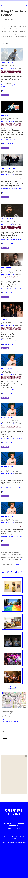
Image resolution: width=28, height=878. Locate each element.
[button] (26, 756)
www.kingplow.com (7, 22)
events (17, 564)
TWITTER (20, 823)
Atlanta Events (12, 572)
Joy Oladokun (7, 219)
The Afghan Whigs (8, 168)
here (20, 559)
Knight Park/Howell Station (10, 721)
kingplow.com (6, 719)
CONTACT (22, 835)
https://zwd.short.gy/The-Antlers (11, 288)
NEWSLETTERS (14, 828)
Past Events (5, 43)
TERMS (14, 838)
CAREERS (14, 836)
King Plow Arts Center (8, 69)
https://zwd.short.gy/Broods (9, 139)
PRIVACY (21, 836)
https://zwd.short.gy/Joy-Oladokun (11, 239)
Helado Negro (7, 368)
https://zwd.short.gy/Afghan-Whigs (12, 188)
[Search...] (26, 5)
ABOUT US (14, 835)
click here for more (7, 91)
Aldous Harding (7, 63)
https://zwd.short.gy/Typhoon (10, 340)
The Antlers (6, 268)
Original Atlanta (14, 5)
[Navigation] (1, 5)
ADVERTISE (6, 835)
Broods (4, 115)
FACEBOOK (8, 823)
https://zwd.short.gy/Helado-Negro (11, 389)
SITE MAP (6, 836)
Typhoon (5, 319)
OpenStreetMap (20, 707)
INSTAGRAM (14, 826)
